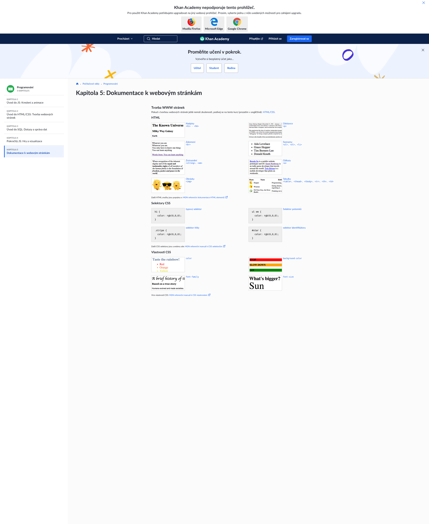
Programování (110, 84)
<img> (189, 181)
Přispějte (254, 38)
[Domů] (77, 84)
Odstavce (288, 123)
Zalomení (190, 142)
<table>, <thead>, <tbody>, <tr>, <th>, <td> (308, 181)
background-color (292, 258)
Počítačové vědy (91, 84)
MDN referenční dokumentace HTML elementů (204, 197)
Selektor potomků (292, 209)
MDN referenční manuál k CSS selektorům (203, 246)
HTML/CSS (269, 112)
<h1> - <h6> (192, 126)
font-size (288, 277)
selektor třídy (192, 228)
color (189, 258)
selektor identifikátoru (294, 228)
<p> (285, 126)
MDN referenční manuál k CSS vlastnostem (188, 295)
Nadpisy (190, 123)
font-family (192, 277)
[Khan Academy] (214, 39)
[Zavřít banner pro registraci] (423, 50)
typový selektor (194, 209)
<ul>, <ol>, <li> (292, 144)
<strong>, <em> (194, 163)
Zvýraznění (191, 160)
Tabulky (287, 179)
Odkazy (287, 160)
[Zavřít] (423, 2)
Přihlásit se (275, 38)
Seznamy (287, 142)
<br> (188, 144)
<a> (285, 163)
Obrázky (190, 179)
